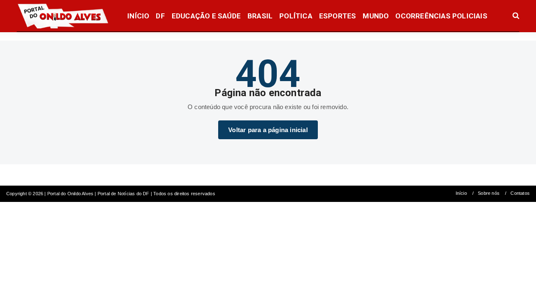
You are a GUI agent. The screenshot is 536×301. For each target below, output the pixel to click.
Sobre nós (489, 193)
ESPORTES (337, 16)
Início (461, 193)
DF (160, 16)
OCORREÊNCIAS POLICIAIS (441, 16)
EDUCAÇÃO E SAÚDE (206, 16)
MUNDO (376, 16)
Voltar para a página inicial (268, 129)
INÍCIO (138, 16)
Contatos (520, 193)
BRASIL (260, 16)
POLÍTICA (295, 16)
